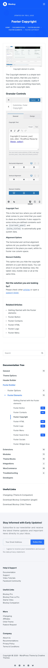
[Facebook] (15, 665)
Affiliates (6, 619)
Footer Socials (19, 439)
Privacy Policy (8, 644)
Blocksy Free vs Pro (11, 597)
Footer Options (26, 390)
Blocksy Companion (11, 603)
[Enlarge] (39, 49)
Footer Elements (26, 395)
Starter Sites (8, 600)
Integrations (23, 463)
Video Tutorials (9, 578)
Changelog (7, 616)
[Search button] (42, 353)
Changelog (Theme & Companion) (18, 495)
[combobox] (21, 353)
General (24, 371)
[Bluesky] (33, 665)
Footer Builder (9, 385)
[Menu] (44, 4)
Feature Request (10, 625)
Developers (8, 478)
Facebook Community (12, 581)
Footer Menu (13, 333)
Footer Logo (13, 329)
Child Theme (8, 622)
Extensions (24, 449)
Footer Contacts (15, 321)
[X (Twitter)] (19, 665)
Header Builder (9, 380)
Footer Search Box (29, 435)
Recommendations (10, 641)
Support (6, 575)
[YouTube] (28, 665)
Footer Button (14, 317)
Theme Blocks (24, 459)
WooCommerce (24, 468)
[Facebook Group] (24, 665)
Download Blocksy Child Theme (17, 504)
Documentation (9, 572)
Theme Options (10, 375)
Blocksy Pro (8, 594)
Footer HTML (14, 325)
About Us (6, 638)
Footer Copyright (21, 417)
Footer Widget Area (21, 444)
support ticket (12, 293)
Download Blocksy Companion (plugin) (20, 500)
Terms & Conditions (11, 646)
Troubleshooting (23, 473)
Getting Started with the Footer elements (26, 402)
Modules (24, 454)
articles (26, 289)
